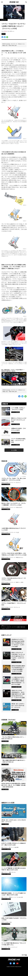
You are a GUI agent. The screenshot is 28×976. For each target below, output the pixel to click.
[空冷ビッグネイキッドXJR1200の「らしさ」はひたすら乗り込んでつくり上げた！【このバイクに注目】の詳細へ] (7, 655)
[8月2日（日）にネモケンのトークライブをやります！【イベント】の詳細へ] (7, 707)
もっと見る (14, 450)
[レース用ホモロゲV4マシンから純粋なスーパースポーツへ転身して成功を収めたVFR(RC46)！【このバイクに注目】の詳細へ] (7, 680)
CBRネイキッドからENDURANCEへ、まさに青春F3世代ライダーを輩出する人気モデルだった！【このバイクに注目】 (18, 694)
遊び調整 (16, 847)
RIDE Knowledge (6, 43)
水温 (11, 922)
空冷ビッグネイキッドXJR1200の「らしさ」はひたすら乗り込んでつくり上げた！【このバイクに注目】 (18, 656)
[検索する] (26, 2)
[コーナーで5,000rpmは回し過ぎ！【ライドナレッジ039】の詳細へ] (5, 442)
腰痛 (10, 872)
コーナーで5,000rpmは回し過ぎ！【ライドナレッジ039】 (18, 440)
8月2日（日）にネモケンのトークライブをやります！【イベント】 (17, 705)
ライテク (11, 607)
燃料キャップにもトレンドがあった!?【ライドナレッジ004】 (18, 419)
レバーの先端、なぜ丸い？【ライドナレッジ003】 (18, 408)
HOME (2, 625)
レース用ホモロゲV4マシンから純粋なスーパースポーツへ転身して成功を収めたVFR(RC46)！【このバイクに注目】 (18, 680)
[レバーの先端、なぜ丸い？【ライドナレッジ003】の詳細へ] (5, 411)
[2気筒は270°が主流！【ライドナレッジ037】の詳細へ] (5, 432)
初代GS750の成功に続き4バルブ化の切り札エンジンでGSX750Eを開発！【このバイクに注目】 (18, 668)
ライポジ (14, 872)
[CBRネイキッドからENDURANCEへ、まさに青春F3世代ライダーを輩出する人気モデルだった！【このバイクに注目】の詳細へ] (7, 693)
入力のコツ (18, 482)
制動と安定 (5, 45)
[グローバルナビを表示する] (2, 2)
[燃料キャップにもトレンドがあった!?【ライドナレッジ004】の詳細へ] (5, 421)
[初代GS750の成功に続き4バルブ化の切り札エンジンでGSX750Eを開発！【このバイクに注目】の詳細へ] (7, 669)
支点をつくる (21, 43)
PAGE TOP (23, 955)
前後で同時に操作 (13, 45)
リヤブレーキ (14, 43)
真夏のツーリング (12, 897)
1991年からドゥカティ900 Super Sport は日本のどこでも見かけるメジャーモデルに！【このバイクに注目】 (17, 643)
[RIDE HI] (14, 2)
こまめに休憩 (20, 897)
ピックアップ (3, 19)
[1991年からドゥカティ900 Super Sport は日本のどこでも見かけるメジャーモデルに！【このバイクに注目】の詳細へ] (7, 642)
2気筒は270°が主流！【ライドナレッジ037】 (18, 429)
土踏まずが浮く (19, 507)
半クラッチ (11, 847)
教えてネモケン (5, 847)
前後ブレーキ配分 (19, 582)
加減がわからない (19, 557)
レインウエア (4, 947)
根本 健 (5, 31)
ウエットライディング (12, 947)
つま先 (17, 532)
